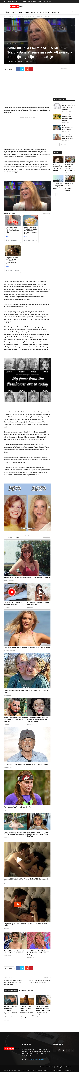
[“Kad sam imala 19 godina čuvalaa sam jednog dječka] (58, 178)
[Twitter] (59, 1050)
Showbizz (46, 12)
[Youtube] (72, 1050)
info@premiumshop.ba (37, 1059)
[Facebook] (54, 1050)
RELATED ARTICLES (11, 991)
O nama (24, 1)
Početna (7, 12)
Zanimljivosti (55, 12)
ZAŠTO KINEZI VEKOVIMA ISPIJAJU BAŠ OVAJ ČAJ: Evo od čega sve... (70, 168)
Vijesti (21, 12)
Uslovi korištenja (31, 1)
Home (5, 16)
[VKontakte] (68, 1050)
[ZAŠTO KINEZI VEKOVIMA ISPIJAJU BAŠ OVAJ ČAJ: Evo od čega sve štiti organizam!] (70, 159)
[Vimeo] (63, 1050)
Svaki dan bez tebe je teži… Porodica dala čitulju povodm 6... (68, 127)
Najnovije (14, 12)
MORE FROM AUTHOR (26, 991)
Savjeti (39, 12)
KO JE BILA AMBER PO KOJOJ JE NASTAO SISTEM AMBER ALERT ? (39, 981)
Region (33, 12)
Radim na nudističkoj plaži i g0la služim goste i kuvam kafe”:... (68, 136)
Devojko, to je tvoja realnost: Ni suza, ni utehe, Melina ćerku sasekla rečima (13, 982)
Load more (64, 145)
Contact (49, 1)
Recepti (27, 12)
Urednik (10, 61)
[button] (73, 12)
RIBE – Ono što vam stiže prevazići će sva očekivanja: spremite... (69, 187)
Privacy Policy (41, 1)
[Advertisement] (27, 90)
